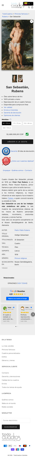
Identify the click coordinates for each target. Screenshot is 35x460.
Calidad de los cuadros (10, 380)
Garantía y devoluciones (11, 376)
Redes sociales (7, 407)
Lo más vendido (8, 346)
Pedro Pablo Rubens (22, 230)
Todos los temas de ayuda (12, 387)
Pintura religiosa (21, 258)
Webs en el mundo (9, 403)
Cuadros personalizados (11, 353)
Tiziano (10, 198)
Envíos (4, 384)
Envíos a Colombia (11, 110)
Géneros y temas (8, 360)
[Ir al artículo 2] (20, 78)
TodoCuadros (7, 14)
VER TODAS (22, 283)
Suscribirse (10, 427)
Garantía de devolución (12, 113)
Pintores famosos (21, 14)
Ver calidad (8, 107)
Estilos (4, 357)
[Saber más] (10, 119)
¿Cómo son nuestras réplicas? (22, 161)
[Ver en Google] (5, 308)
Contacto (28, 170)
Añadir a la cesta (17, 142)
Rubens (5, 17)
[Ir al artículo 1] (14, 78)
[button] (2, 314)
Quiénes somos (17, 170)
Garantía (14, 151)
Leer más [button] (6, 321)
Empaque (6, 170)
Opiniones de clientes (12, 115)
